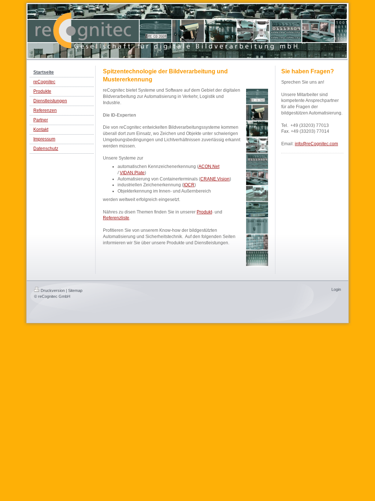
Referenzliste (116, 217)
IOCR (188, 184)
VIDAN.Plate (132, 172)
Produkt (204, 212)
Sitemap (75, 290)
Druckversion (53, 290)
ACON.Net (208, 166)
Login (336, 289)
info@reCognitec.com (316, 143)
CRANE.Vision (215, 179)
